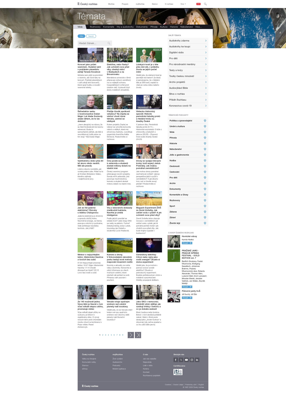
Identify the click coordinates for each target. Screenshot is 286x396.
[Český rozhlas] (87, 4)
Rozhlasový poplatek (151, 375)
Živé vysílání (118, 359)
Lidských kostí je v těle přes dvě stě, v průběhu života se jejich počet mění (147, 68)
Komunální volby (89, 362)
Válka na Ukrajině (89, 359)
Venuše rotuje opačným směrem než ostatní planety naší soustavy (118, 304)
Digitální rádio (176, 52)
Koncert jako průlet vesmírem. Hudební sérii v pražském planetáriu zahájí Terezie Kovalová (89, 68)
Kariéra (146, 369)
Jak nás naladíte (149, 359)
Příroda (154, 27)
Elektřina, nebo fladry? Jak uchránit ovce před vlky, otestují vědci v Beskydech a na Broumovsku (118, 69)
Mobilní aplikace (119, 369)
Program (125, 4)
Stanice (155, 4)
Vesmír (91, 36)
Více (198, 27)
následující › (131, 335)
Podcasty (116, 365)
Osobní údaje (178, 385)
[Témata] (143, 16)
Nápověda (147, 362)
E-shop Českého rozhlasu (181, 233)
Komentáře (108, 27)
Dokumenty (142, 27)
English (201, 385)
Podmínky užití (190, 385)
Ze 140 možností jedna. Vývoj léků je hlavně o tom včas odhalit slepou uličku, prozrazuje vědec (90, 305)
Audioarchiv (117, 362)
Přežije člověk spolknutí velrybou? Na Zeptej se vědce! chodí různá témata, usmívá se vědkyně (118, 116)
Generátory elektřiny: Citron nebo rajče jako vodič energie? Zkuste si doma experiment (148, 258)
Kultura (163, 27)
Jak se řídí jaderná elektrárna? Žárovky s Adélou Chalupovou (88, 210)
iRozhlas (111, 4)
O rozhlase (169, 4)
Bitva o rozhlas (177, 94)
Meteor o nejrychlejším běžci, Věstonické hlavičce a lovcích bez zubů (90, 257)
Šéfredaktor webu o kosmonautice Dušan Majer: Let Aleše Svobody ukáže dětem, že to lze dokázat (90, 116)
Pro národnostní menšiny (182, 64)
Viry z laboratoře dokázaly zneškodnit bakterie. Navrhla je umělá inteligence (119, 211)
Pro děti (173, 58)
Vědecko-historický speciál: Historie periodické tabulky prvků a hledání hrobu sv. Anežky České (148, 116)
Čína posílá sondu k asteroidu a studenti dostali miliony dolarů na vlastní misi (119, 164)
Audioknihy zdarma (179, 40)
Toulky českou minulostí (181, 76)
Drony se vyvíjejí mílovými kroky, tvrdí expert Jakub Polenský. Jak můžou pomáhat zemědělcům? (148, 164)
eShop (84, 369)
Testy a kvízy (176, 70)
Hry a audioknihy (125, 27)
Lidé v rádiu (148, 365)
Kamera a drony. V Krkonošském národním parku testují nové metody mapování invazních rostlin (119, 258)
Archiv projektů (177, 82)
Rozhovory (95, 27)
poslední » (138, 335)
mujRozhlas (140, 4)
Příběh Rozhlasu (177, 99)
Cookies (168, 385)
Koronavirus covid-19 (180, 105)
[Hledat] (205, 4)
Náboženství (186, 27)
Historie (174, 27)
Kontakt (146, 372)
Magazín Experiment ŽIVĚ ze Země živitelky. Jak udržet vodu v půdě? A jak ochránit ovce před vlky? (149, 211)
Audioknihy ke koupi (179, 46)
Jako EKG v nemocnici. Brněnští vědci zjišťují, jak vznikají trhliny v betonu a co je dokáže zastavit (148, 305)
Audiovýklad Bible (178, 88)
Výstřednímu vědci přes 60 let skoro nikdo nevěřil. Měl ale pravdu (90, 163)
